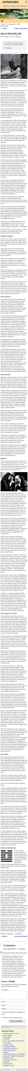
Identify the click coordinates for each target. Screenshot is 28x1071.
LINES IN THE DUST (10, 1048)
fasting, (15, 120)
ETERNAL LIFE (8, 1058)
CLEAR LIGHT (8, 1045)
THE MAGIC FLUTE (10, 1060)
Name (3, 1001)
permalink (19, 933)
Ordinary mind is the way (11, 1033)
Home (3, 24)
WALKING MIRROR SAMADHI (13, 1056)
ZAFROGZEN (10, 2)
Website (3, 1009)
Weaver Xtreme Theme (22, 1069)
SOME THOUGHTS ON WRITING (14, 1054)
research (18, 233)
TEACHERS (7, 1037)
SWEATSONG (7, 1063)
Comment (4, 990)
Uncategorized (11, 24)
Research (12, 800)
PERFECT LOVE (8, 1065)
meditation (14, 788)
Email (3, 1005)
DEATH (4, 28)
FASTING (6, 1062)
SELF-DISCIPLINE (9, 1050)
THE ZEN (6, 1039)
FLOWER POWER (9, 1046)
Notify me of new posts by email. (13, 1017)
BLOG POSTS (7, 1035)
